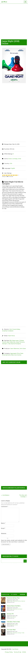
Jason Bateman (11, 342)
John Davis (23, 348)
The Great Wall (11, 629)
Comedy (14, 158)
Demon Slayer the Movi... (14, 606)
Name (3, 523)
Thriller (22, 632)
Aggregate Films (15, 353)
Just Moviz (4, 2)
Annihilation (5, 495)
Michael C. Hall (6, 343)
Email (3, 528)
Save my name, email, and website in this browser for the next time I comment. (14, 541)
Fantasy (19, 632)
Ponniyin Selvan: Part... (13, 598)
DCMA (24, 652)
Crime (19, 158)
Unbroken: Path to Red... (14, 621)
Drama (19, 601)
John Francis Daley (14, 329)
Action (10, 158)
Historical (23, 601)
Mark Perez (11, 335)
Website (3, 533)
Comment (4, 506)
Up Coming (14, 594)
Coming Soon (5, 594)
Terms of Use (17, 652)
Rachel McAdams (16, 343)
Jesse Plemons (20, 342)
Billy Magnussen (14, 340)
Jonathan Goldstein (7, 331)
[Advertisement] (14, 21)
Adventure (15, 601)
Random (22, 594)
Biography (12, 624)
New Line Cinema (16, 355)
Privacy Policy (9, 652)
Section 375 (10, 614)
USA (11, 163)
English (13, 168)
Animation (20, 609)
